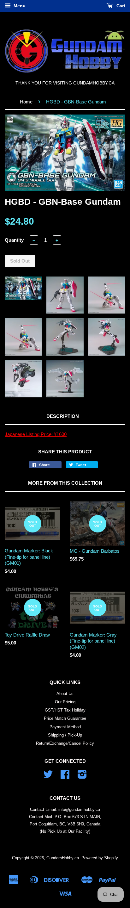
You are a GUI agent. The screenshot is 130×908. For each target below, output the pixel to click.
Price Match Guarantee (65, 718)
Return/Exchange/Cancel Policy (65, 743)
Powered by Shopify (99, 857)
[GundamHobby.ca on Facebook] (65, 776)
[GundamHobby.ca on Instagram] (82, 776)
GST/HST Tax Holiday (65, 710)
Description (62, 416)
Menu (19, 5)
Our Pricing (65, 702)
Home (26, 101)
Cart (120, 5)
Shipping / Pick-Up (65, 735)
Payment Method (65, 727)
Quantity (14, 240)
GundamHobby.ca (62, 857)
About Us (65, 693)
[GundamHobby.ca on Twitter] (48, 776)
